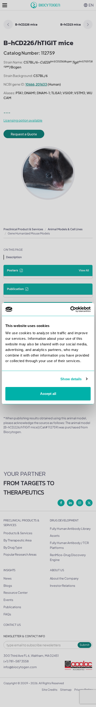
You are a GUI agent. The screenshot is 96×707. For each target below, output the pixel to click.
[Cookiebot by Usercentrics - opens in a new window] (70, 309)
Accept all (48, 394)
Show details (71, 379)
